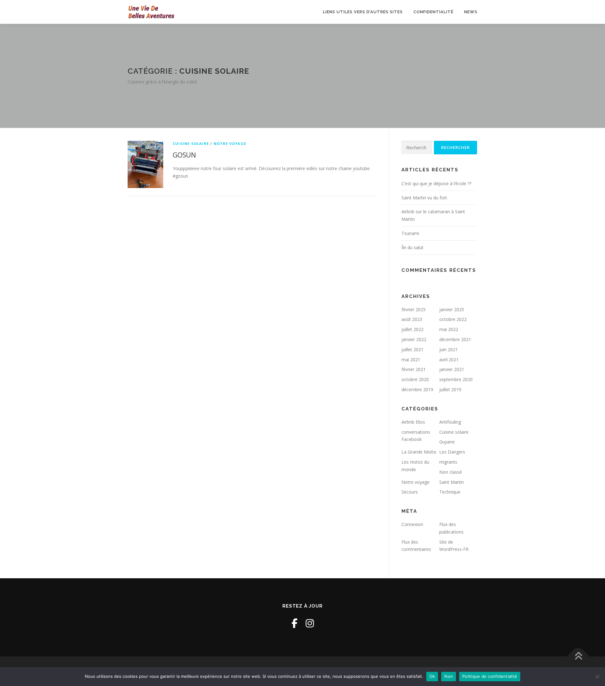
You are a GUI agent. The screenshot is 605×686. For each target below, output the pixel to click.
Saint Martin (451, 482)
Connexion (412, 524)
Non (448, 676)
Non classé (450, 472)
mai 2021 (410, 360)
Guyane (447, 442)
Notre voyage (230, 143)
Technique (449, 492)
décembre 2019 (417, 389)
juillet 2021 (412, 349)
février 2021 (413, 369)
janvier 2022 (413, 339)
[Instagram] (310, 623)
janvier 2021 (451, 369)
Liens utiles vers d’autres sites (363, 11)
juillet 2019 (450, 389)
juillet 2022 (412, 329)
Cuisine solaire (191, 143)
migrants (448, 462)
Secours (409, 492)
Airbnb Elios (413, 422)
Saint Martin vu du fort (424, 198)
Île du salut (412, 247)
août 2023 (411, 319)
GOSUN (184, 154)
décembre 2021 (455, 339)
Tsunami (410, 233)
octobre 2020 (415, 379)
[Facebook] (294, 623)
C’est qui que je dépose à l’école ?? (436, 183)
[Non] (597, 676)
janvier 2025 (451, 309)
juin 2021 (448, 349)
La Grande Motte (418, 452)
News (470, 11)
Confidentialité (433, 11)
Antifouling (450, 422)
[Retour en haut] (578, 656)
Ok (432, 676)
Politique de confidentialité (489, 676)
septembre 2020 (456, 379)
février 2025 (413, 309)
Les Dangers (452, 452)
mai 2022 (448, 329)
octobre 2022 (453, 319)
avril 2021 (449, 360)
